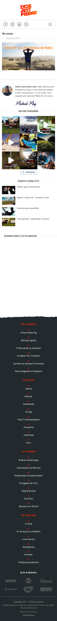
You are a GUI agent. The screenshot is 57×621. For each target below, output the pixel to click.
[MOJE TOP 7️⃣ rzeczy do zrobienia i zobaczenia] (11, 125)
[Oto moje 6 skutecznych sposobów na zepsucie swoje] (11, 160)
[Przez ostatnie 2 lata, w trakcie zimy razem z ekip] (28, 125)
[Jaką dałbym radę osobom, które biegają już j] (28, 142)
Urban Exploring (28, 332)
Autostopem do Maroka (28, 467)
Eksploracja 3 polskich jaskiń (28, 475)
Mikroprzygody (28, 340)
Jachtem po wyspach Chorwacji (28, 363)
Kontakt (28, 554)
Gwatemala (28, 404)
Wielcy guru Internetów (28, 187)
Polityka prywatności (28, 562)
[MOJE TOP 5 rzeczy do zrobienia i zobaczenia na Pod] (28, 160)
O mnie (28, 523)
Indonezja (28, 434)
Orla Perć (28, 498)
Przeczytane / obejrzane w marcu (33, 219)
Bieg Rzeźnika (29, 490)
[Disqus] (28, 276)
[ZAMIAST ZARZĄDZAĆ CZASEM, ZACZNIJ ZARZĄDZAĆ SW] (46, 160)
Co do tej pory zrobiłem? (28, 531)
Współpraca (28, 546)
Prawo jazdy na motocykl (28, 348)
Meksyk (28, 396)
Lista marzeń (28, 539)
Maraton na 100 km (28, 506)
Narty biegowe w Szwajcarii (28, 371)
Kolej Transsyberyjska (28, 419)
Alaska (28, 388)
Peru (28, 442)
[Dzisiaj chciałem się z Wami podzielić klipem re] (11, 142)
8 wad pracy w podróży (28, 208)
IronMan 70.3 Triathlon (28, 355)
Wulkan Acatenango (29, 460)
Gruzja (28, 411)
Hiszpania (28, 427)
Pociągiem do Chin (28, 483)
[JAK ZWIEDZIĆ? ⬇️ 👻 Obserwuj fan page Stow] (46, 125)
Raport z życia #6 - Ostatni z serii (33, 197)
